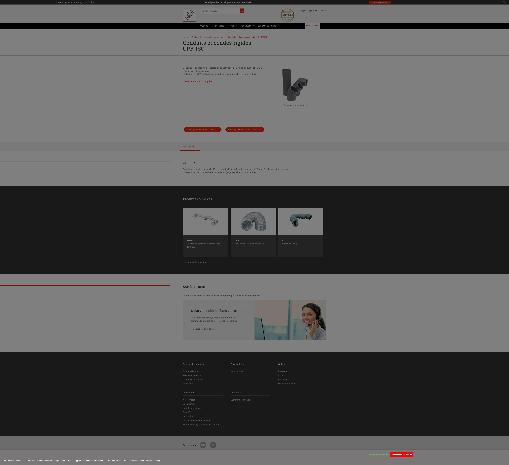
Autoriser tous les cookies (402, 454)
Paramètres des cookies (378, 454)
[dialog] (254, 457)
